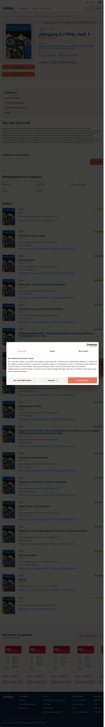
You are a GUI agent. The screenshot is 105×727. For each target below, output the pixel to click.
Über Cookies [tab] (83, 351)
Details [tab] (52, 351)
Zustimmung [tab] (21, 351)
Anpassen (51, 380)
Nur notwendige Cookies (22, 380)
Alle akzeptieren (82, 380)
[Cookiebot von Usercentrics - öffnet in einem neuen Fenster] (88, 345)
